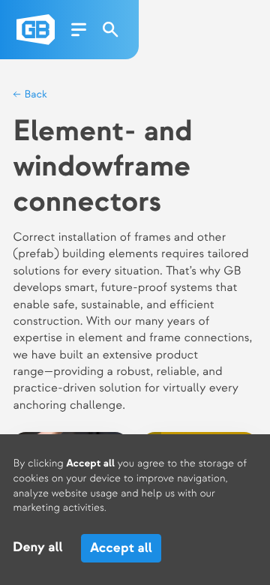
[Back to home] (35, 29)
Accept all (121, 548)
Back (34, 94)
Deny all (38, 548)
